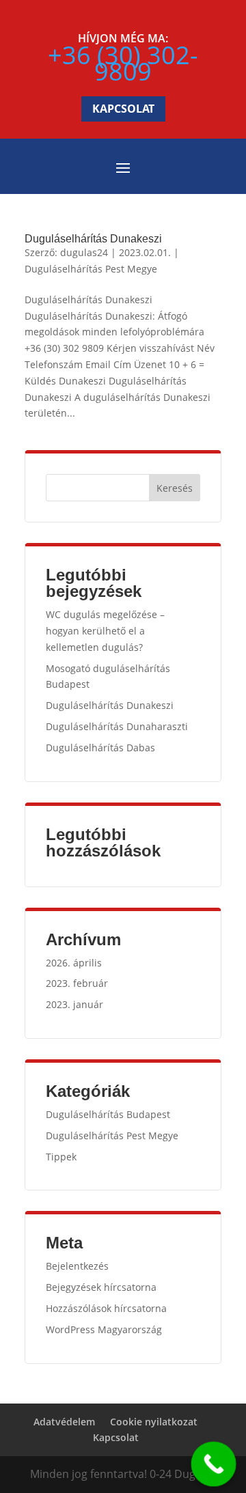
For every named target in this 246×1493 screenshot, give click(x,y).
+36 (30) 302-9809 (123, 63)
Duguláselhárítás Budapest (108, 1114)
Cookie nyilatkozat (153, 1421)
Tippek (61, 1156)
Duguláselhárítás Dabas (100, 747)
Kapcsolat (123, 108)
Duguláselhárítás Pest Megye (91, 268)
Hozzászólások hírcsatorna (106, 1308)
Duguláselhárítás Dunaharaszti (117, 726)
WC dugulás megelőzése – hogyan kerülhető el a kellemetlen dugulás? (105, 631)
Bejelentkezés (77, 1265)
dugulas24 (84, 252)
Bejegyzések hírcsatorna (101, 1287)
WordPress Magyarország (104, 1329)
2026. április (74, 962)
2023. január (74, 1004)
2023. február (77, 983)
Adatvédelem (64, 1421)
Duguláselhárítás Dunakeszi (93, 239)
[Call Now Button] (213, 1464)
